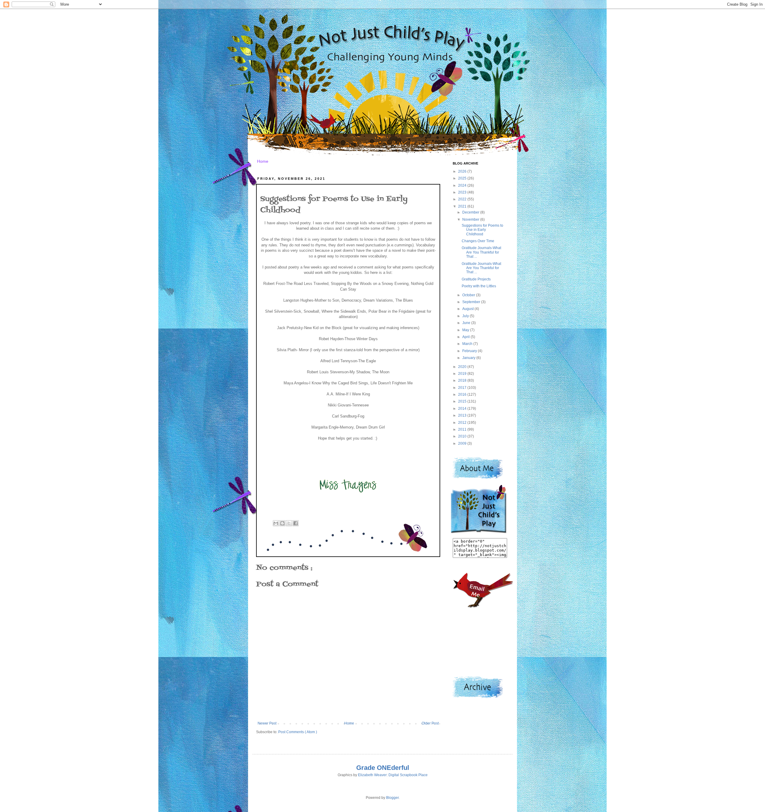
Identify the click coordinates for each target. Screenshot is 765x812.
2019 (462, 374)
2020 (462, 367)
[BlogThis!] (282, 523)
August (468, 309)
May (466, 330)
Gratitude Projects (476, 279)
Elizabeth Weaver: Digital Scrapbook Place (393, 775)
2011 (462, 429)
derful (400, 767)
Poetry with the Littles (479, 286)
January (469, 358)
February (470, 351)
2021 (462, 206)
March (467, 344)
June (466, 323)
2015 (462, 401)
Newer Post (267, 723)
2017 (462, 388)
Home (262, 161)
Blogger (392, 798)
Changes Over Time (478, 241)
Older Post (430, 723)
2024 (462, 185)
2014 (462, 408)
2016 (462, 394)
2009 (462, 443)
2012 (462, 422)
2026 (462, 171)
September (471, 302)
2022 (462, 199)
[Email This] (276, 523)
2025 (462, 178)
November (471, 219)
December (471, 212)
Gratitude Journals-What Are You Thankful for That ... (481, 252)
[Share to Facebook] (296, 523)
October (469, 295)
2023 (462, 192)
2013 (462, 415)
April (466, 337)
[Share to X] (289, 523)
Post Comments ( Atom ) (297, 732)
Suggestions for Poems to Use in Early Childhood (482, 229)
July (466, 316)
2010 (462, 436)
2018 (462, 380)
